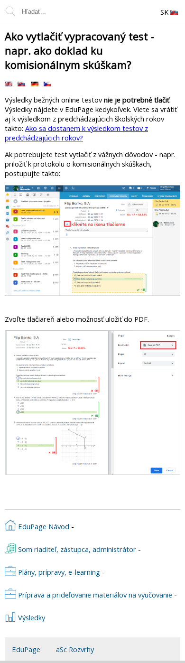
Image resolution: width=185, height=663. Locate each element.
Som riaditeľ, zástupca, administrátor (76, 549)
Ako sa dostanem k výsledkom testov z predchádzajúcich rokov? (76, 132)
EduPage (26, 649)
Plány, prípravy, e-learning (58, 572)
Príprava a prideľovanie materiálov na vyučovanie (94, 594)
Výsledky (30, 617)
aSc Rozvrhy (75, 649)
